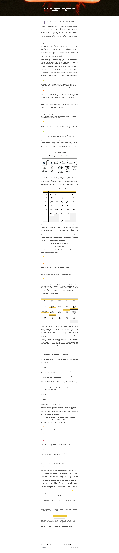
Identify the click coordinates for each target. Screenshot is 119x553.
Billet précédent (44, 541)
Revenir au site (44, 547)
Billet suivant (62, 541)
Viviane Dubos (65, 251)
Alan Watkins (65, 45)
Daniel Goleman (68, 46)
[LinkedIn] (75, 547)
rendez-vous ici (49, 531)
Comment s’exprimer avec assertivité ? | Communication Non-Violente (55, 522)
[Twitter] (73, 547)
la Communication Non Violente (70, 470)
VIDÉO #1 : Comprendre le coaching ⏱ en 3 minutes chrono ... (68, 543)
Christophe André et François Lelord (55, 50)
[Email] (77, 547)
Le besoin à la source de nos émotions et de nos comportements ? (54, 520)
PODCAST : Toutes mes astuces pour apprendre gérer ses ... (50, 543)
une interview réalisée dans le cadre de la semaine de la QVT (66, 500)
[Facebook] (71, 547)
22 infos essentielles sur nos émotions (52, 521)
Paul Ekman (50, 72)
